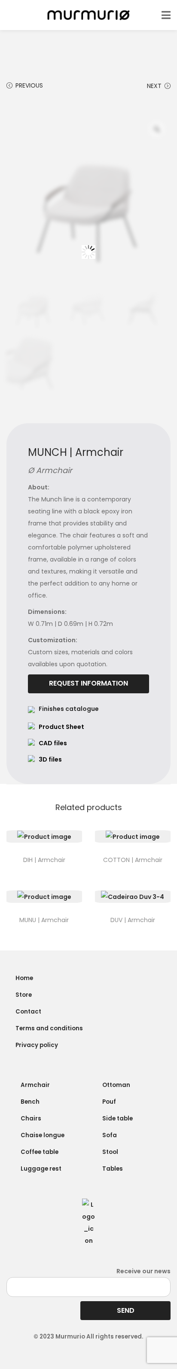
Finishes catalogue (69, 708)
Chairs (31, 1118)
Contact (28, 1012)
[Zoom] (157, 129)
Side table (117, 1118)
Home (24, 978)
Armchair (35, 1085)
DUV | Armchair (132, 920)
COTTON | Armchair (132, 860)
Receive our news (143, 1271)
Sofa (109, 1135)
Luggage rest (41, 1169)
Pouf (109, 1102)
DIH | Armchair (44, 860)
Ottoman (116, 1085)
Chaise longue (42, 1135)
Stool (110, 1152)
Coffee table (39, 1152)
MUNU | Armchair (44, 920)
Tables (112, 1169)
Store (23, 995)
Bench (30, 1102)
